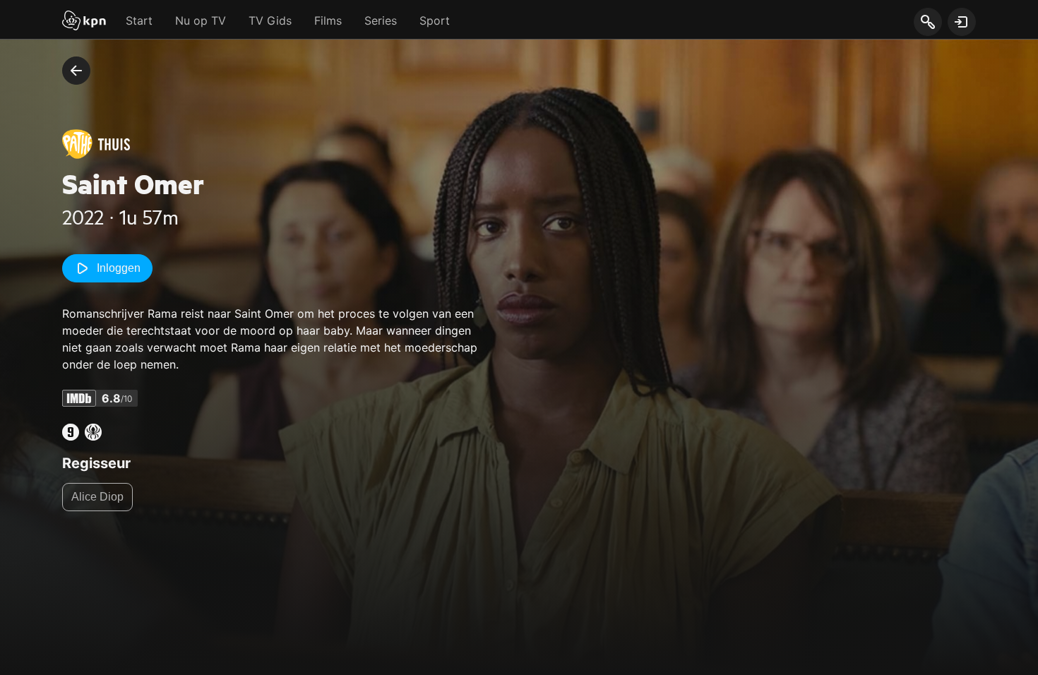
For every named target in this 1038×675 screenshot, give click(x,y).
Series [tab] (380, 20)
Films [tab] (328, 20)
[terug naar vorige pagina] (76, 70)
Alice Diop (97, 497)
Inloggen (119, 268)
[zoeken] (927, 22)
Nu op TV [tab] (200, 20)
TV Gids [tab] (270, 20)
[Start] (84, 22)
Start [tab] (139, 20)
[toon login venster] (962, 22)
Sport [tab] (434, 20)
